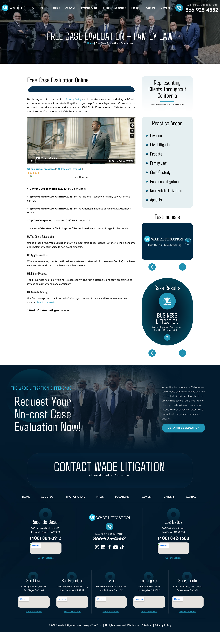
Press (106, 8)
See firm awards (46, 302)
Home (56, 8)
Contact (165, 8)
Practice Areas (89, 8)
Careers (150, 8)
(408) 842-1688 (173, 538)
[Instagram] (97, 547)
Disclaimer (134, 625)
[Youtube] (115, 547)
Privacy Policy (74, 99)
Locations (120, 8)
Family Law (158, 163)
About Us (70, 8)
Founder (136, 8)
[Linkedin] (103, 547)
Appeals (156, 199)
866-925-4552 (201, 9)
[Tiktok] (122, 547)
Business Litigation (164, 181)
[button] (152, 267)
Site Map (147, 625)
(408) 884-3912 (45, 538)
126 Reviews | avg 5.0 (69, 169)
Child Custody (160, 172)
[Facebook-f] (109, 547)
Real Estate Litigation (166, 190)
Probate (156, 154)
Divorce (156, 135)
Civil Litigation (160, 144)
